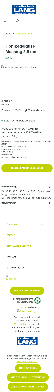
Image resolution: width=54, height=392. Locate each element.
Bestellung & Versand (19, 246)
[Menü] (5, 20)
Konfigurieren (27, 368)
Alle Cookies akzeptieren (27, 387)
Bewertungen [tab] (8, 202)
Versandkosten (22, 324)
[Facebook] (11, 277)
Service (11, 235)
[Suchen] (17, 20)
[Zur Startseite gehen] (24, 8)
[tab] (26, 192)
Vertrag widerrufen (27, 290)
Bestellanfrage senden (27, 168)
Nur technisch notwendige (28, 377)
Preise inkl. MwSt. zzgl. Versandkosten (23, 110)
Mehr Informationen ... (27, 361)
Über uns (12, 224)
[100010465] (27, 80)
